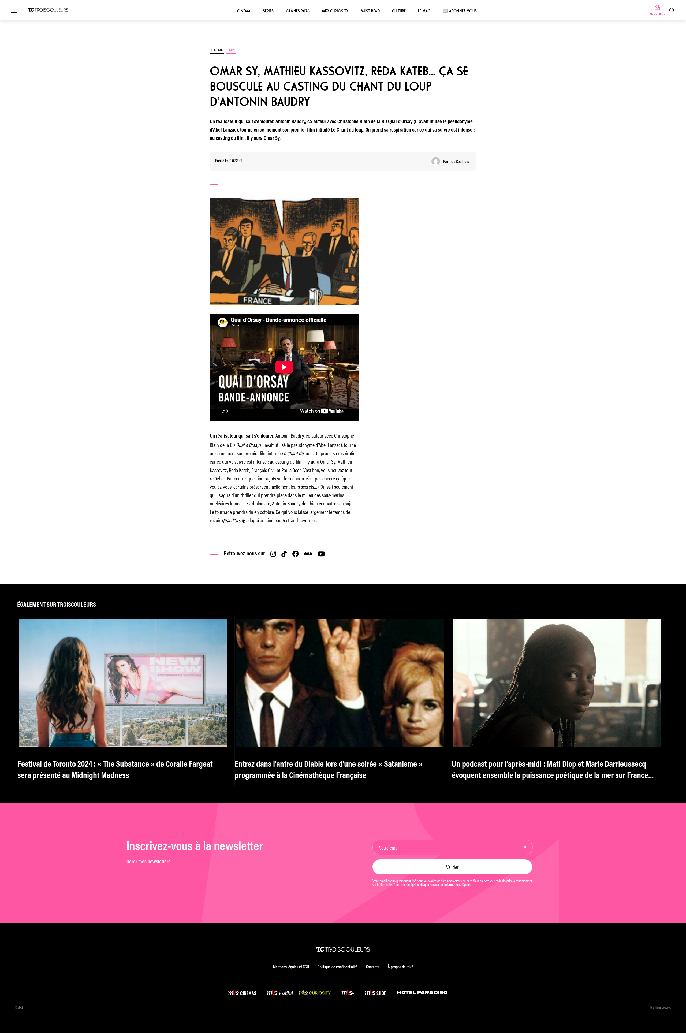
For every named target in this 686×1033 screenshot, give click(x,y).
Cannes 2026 (298, 11)
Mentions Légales (660, 1007)
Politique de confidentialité (337, 967)
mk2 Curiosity (335, 11)
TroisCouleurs (459, 161)
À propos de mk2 (400, 967)
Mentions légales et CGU (291, 967)
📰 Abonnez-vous (460, 11)
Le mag (424, 11)
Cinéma (244, 11)
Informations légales (457, 885)
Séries (268, 11)
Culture (399, 11)
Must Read (370, 11)
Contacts (372, 967)
